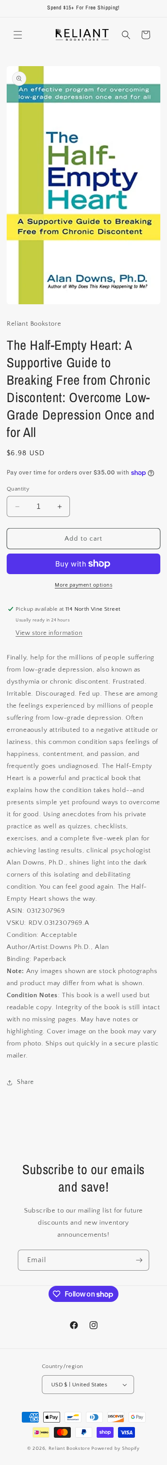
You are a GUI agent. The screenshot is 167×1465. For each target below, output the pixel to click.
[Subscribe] (139, 1260)
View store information (49, 633)
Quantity (18, 489)
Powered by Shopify (115, 1448)
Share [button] (25, 1082)
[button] (18, 35)
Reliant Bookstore (69, 1448)
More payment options (83, 585)
